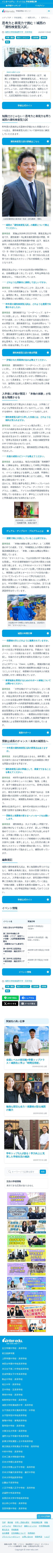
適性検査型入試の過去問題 (25, 352)
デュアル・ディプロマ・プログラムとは (24, 531)
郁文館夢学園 (8, 1353)
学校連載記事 (37, 1522)
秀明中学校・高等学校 (12, 1394)
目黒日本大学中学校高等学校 (15, 1498)
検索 (43, 1171)
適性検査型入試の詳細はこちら (25, 141)
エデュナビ (6, 1526)
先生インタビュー (23, 37)
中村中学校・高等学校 (12, 1451)
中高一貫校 (10, 37)
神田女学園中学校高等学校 (14, 1363)
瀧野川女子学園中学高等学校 (15, 1436)
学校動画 (15, 1529)
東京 (7, 42)
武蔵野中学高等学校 (11, 1492)
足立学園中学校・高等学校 (14, 1348)
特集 (46, 1522)
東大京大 (5, 1529)
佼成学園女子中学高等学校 (14, 1374)
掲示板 (10, 1522)
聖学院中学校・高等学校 (13, 1425)
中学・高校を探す (22, 1522)
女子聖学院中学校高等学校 (14, 1415)
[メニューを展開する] (49, 11)
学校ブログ (17, 1526)
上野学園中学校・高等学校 (14, 1358)
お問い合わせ (27, 1536)
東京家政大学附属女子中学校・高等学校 (20, 1446)
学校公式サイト (25, 105)
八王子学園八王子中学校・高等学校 (18, 1487)
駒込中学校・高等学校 (12, 1379)
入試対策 (35, 37)
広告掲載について (18, 1533)
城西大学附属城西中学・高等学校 (18, 32)
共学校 (44, 37)
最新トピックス (30, 1526)
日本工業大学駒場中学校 (13, 1456)
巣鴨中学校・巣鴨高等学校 (14, 1420)
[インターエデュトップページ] (26, 1341)
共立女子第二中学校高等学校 (15, 1368)
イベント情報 (25, 971)
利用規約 (31, 1533)
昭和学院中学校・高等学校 (14, 1399)
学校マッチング (14, 5)
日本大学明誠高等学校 (12, 1477)
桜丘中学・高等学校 (11, 1384)
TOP (4, 1522)
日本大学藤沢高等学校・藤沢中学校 (18, 1472)
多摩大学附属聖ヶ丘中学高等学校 (17, 1441)
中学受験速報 (44, 1526)
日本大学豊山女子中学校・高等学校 (18, 1467)
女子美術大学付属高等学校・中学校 (18, 1410)
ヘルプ (47, 1536)
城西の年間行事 (25, 633)
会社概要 (5, 1533)
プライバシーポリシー (11, 1536)
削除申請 (38, 1536)
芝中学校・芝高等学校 (12, 1389)
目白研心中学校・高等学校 (14, 1503)
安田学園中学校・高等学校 (14, 1508)
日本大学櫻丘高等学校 (12, 1461)
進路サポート (25, 732)
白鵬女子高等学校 (10, 1482)
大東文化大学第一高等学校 (14, 1430)
